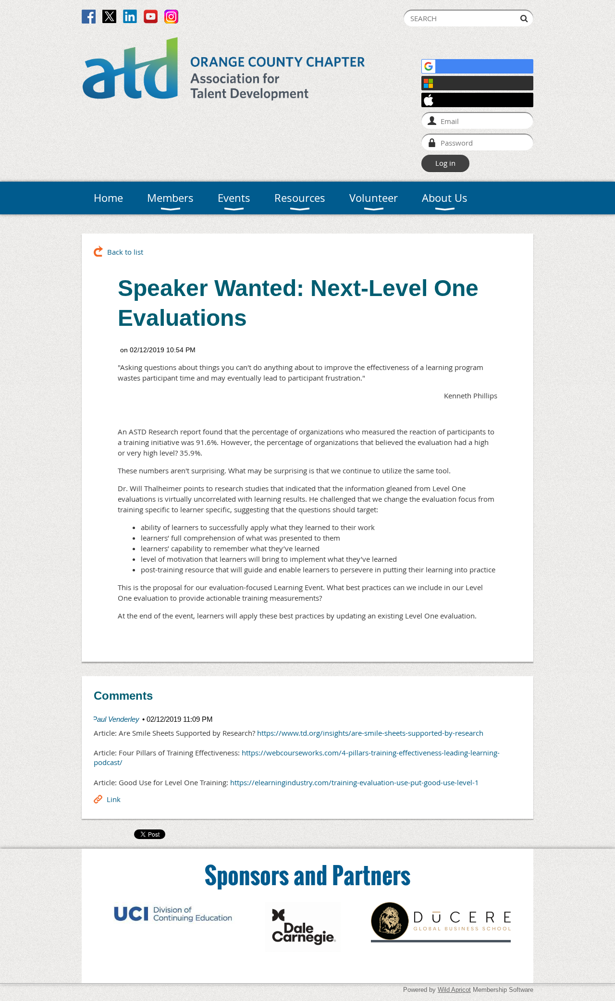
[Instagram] (171, 17)
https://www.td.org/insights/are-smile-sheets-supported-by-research (370, 733)
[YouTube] (151, 17)
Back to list (125, 252)
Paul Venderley (115, 719)
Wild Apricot (454, 989)
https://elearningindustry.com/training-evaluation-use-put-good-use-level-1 (354, 782)
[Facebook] (89, 17)
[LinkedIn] (130, 17)
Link (114, 799)
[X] (109, 17)
